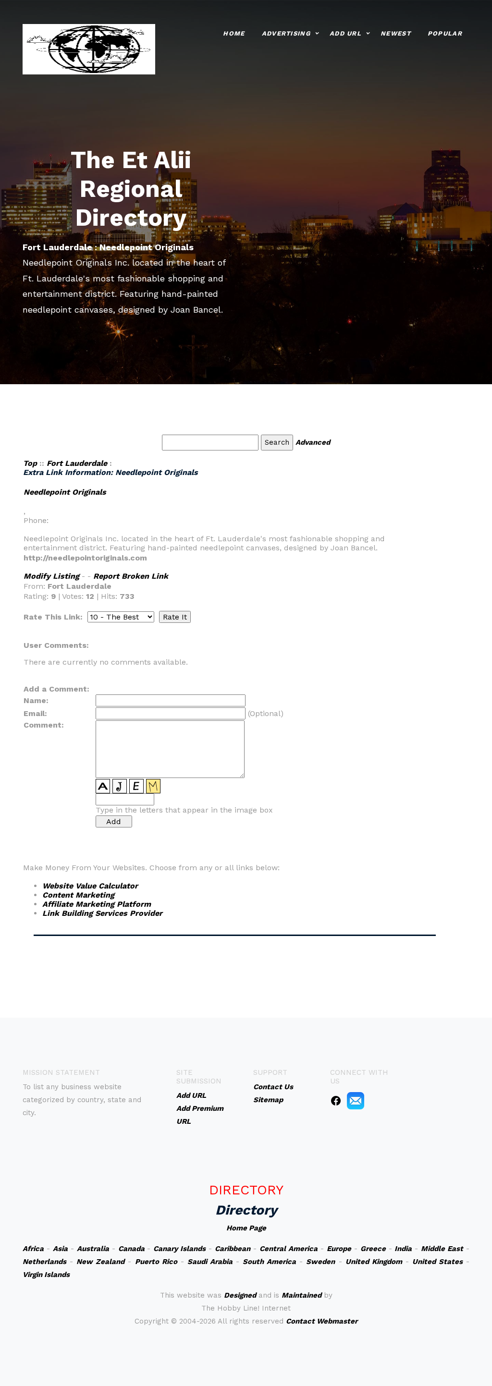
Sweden (320, 1261)
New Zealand (100, 1261)
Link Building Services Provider (102, 913)
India (403, 1248)
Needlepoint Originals (65, 492)
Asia (60, 1248)
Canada (131, 1248)
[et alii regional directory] (89, 48)
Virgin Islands (46, 1274)
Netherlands (44, 1261)
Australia (93, 1248)
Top (30, 463)
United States (437, 1261)
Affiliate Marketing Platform (96, 904)
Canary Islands (179, 1248)
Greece (373, 1248)
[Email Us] (355, 1100)
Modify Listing (51, 576)
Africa (33, 1248)
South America (269, 1261)
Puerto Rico (156, 1261)
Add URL (345, 33)
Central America (288, 1248)
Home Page (246, 1228)
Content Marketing (78, 895)
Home (234, 33)
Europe (339, 1248)
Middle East (442, 1248)
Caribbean (232, 1248)
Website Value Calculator (90, 885)
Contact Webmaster (321, 1321)
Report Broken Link (130, 576)
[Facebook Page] (336, 1100)
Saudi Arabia (210, 1261)
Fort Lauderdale (77, 463)
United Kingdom (373, 1261)
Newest (396, 33)
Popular (445, 33)
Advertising (286, 33)
